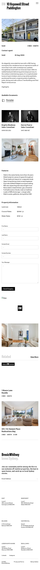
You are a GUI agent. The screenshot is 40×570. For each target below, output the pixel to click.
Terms (22, 562)
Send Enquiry (8, 289)
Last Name (5, 235)
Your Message (6, 262)
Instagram (12, 555)
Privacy (16, 562)
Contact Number (6, 253)
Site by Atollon (34, 562)
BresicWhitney (10, 455)
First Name (5, 226)
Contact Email (5, 244)
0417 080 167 (25, 130)
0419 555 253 (6, 130)
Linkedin (4, 555)
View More (34, 357)
